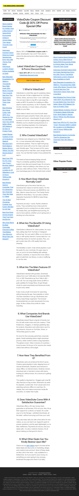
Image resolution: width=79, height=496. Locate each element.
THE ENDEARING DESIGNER (13, 6)
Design (29, 474)
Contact (25, 474)
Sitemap (35, 474)
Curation (40, 474)
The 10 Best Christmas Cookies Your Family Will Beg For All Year (7, 204)
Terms (54, 474)
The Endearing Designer (44, 472)
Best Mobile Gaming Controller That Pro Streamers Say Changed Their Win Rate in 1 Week (7, 189)
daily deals (30, 445)
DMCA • (46, 474)
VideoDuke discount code (28, 75)
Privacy (50, 474)
